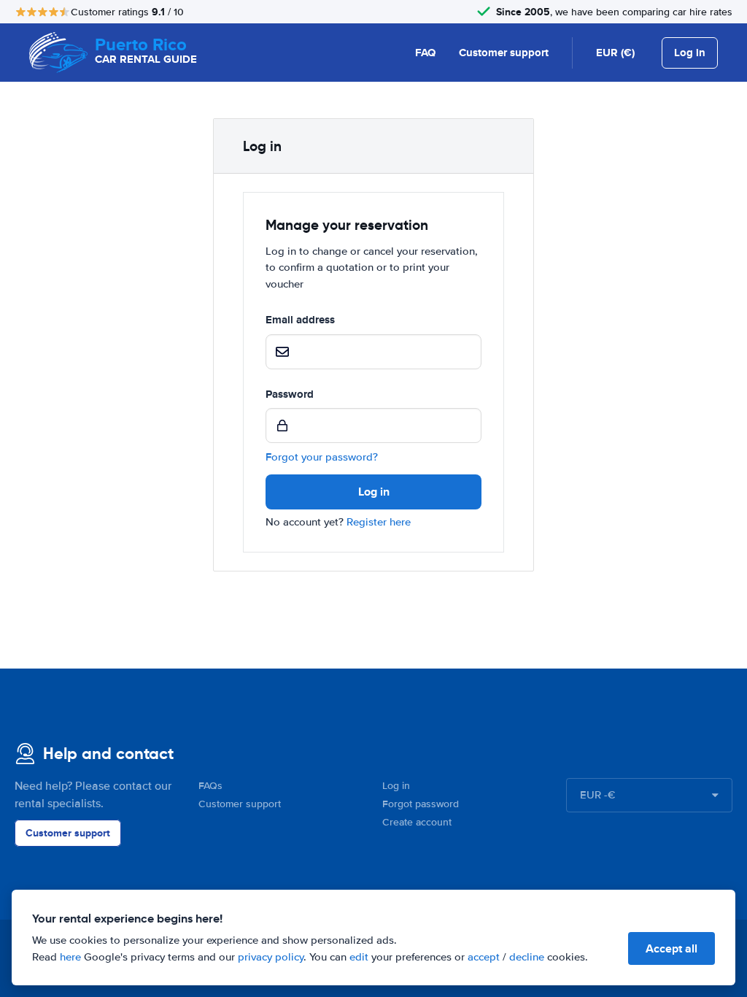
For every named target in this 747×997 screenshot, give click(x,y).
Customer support (504, 53)
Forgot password (420, 804)
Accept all (671, 948)
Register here (379, 521)
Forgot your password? (322, 456)
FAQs (210, 785)
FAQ (425, 53)
